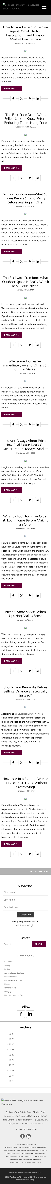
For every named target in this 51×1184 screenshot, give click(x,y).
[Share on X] (21, 98)
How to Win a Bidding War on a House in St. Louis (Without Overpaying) (26, 783)
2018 (11, 1075)
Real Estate (8, 962)
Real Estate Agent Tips (13, 980)
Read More (10, 88)
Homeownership (10, 976)
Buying (7, 969)
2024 (11, 1044)
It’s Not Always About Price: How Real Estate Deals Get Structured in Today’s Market (25, 445)
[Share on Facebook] (13, 98)
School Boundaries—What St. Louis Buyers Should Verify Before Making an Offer (25, 198)
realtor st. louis (10, 988)
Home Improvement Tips (13, 995)
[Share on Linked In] (38, 98)
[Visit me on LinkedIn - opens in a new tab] (30, 1014)
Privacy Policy (15, 1162)
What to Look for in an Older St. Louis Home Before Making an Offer (25, 520)
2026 (11, 1033)
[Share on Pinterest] (29, 98)
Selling (7, 965)
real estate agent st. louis (14, 973)
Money (7, 984)
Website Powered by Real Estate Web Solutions (25, 1173)
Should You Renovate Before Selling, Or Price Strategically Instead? (25, 691)
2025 (11, 1039)
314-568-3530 (30, 1129)
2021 (11, 1060)
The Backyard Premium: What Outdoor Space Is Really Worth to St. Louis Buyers (25, 282)
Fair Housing (36, 1162)
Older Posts (38, 871)
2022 (11, 1054)
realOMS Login (30, 1180)
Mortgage (8, 991)
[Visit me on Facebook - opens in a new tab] (21, 1014)
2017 (11, 1081)
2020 (11, 1065)
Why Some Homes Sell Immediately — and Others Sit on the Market (25, 365)
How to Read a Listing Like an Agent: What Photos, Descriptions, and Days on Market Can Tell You (25, 33)
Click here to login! (25, 925)
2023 (11, 1049)
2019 (11, 1070)
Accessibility (26, 1162)
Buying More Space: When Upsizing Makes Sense (25, 614)
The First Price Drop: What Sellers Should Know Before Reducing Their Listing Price (25, 119)
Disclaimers (20, 1180)
